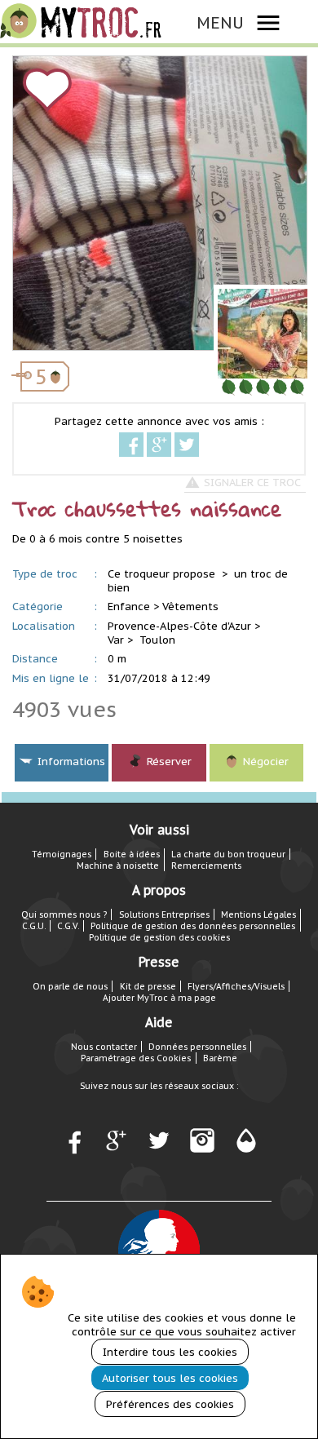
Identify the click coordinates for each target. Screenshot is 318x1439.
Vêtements (190, 606)
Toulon (157, 640)
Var (116, 640)
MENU (220, 22)
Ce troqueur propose (163, 574)
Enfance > (133, 606)
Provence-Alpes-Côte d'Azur (179, 626)
